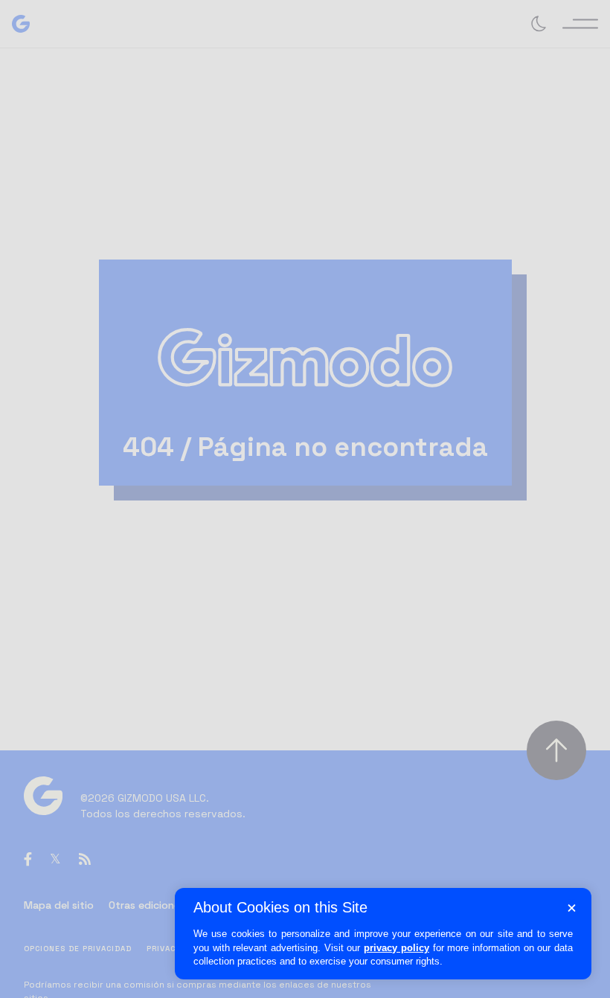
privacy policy (396, 947)
